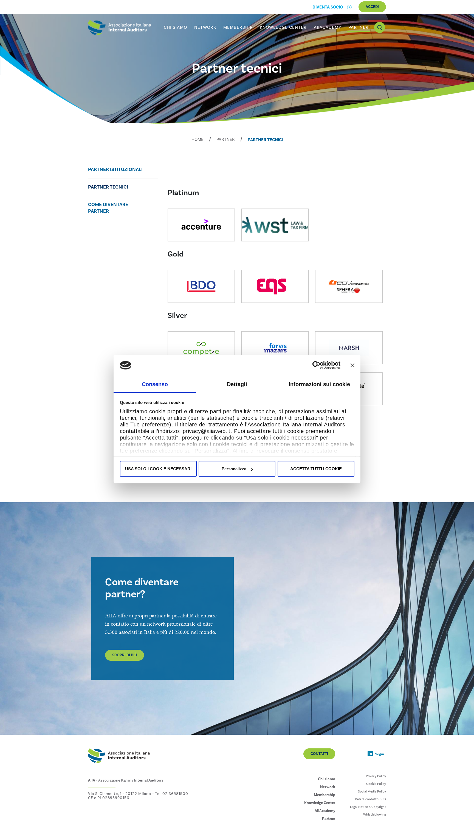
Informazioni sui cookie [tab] (319, 384)
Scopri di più (124, 655)
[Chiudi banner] (352, 365)
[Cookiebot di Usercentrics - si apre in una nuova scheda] (316, 365)
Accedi (372, 6)
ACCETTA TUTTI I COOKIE (316, 468)
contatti (319, 753)
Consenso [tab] (155, 384)
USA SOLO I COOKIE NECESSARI (158, 468)
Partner (225, 139)
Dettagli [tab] (237, 384)
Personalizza (234, 468)
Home (197, 139)
